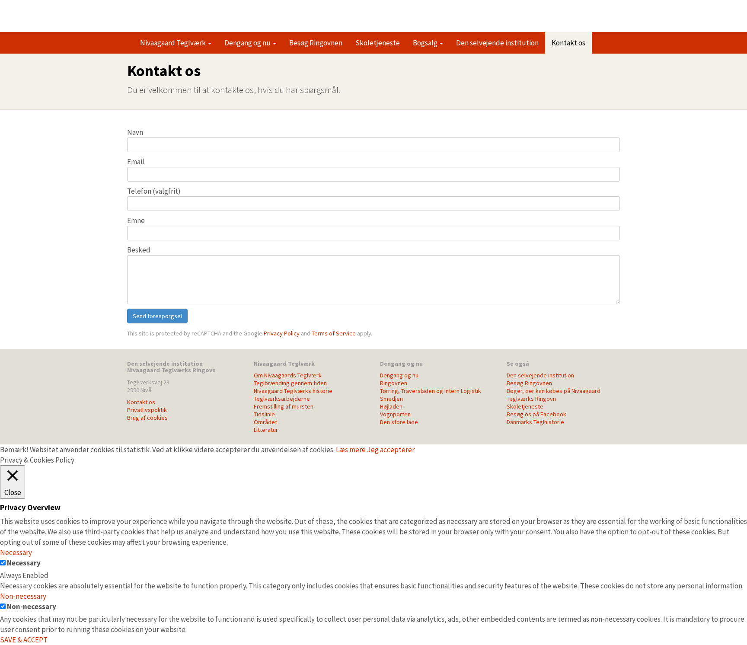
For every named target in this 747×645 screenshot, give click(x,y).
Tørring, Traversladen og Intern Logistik (430, 391)
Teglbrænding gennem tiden (290, 383)
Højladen (391, 406)
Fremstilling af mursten (283, 406)
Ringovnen (177, 12)
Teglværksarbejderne (282, 398)
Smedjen (391, 398)
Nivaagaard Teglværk (173, 43)
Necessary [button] (16, 552)
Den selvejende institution (497, 43)
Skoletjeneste (377, 43)
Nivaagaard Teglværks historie (293, 391)
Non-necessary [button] (23, 596)
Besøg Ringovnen (315, 43)
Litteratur (266, 430)
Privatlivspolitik (147, 410)
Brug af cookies (147, 417)
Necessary (24, 563)
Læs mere (351, 449)
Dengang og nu (248, 43)
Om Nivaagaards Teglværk (288, 375)
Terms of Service (334, 333)
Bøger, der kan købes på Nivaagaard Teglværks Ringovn (553, 394)
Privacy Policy (282, 333)
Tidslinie (264, 414)
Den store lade (399, 422)
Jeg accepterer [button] (391, 449)
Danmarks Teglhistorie (535, 422)
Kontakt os (568, 43)
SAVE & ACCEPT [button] (24, 640)
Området (265, 422)
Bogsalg (426, 43)
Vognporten (395, 414)
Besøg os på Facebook (536, 414)
